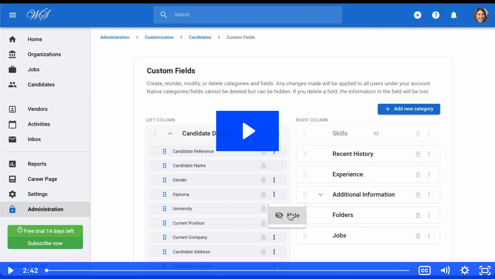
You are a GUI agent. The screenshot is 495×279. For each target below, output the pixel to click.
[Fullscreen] (485, 270)
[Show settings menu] (465, 270)
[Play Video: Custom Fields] (247, 131)
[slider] (228, 270)
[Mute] (445, 270)
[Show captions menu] (425, 270)
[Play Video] (10, 270)
